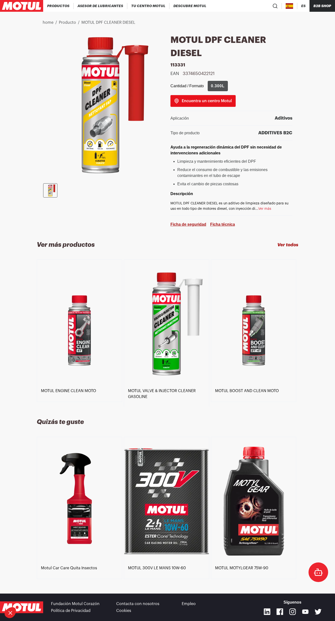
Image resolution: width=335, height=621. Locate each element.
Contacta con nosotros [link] (137, 604)
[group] (218, 86)
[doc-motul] (318, 572)
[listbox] (167, 333)
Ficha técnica (222, 224)
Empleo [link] (189, 604)
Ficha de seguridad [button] (188, 224)
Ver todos (287, 245)
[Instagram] (292, 611)
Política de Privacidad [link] (70, 611)
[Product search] (275, 5)
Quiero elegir (31, 596)
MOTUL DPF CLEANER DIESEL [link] (108, 23)
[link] (203, 101)
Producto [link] (67, 23)
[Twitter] (318, 611)
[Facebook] (279, 611)
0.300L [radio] (218, 86)
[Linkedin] (267, 611)
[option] (80, 325)
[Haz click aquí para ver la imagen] (50, 190)
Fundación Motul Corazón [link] (75, 604)
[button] (10, 613)
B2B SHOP (322, 6)
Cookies (123, 611)
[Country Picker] (289, 6)
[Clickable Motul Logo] (21, 6)
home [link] (48, 23)
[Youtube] (305, 611)
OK (82, 596)
